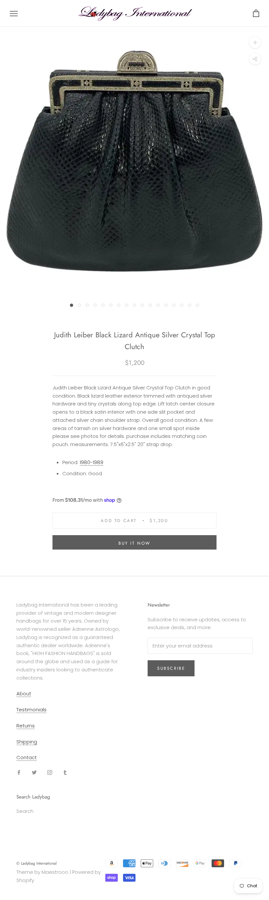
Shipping (26, 741)
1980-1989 (91, 462)
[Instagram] (49, 772)
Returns (25, 725)
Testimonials (31, 709)
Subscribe (171, 668)
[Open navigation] (14, 13)
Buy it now (134, 543)
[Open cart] (256, 13)
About (23, 693)
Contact (26, 757)
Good (95, 473)
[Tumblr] (65, 772)
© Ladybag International (36, 863)
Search (24, 811)
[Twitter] (34, 772)
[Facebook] (18, 772)
